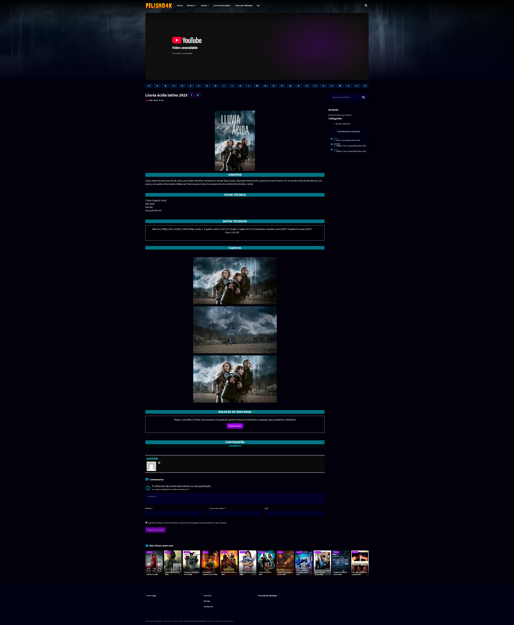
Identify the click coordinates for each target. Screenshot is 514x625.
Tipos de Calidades (243, 5)
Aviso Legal (151, 595)
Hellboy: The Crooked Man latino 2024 (351, 146)
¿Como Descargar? (222, 5)
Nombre (149, 508)
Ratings (207, 601)
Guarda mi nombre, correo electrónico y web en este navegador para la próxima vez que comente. (187, 523)
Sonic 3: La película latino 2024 (348, 140)
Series (204, 5)
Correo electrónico (217, 508)
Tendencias (208, 606)
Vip (258, 5)
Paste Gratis (235, 425)
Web (266, 508)
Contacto (207, 595)
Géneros (191, 5)
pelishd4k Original (267, 595)
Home (180, 5)
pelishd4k (152, 458)
